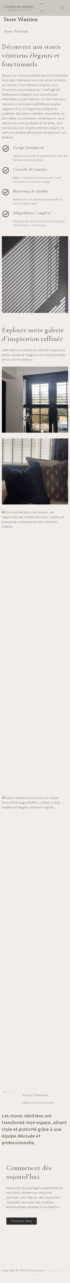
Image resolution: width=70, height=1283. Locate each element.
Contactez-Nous (21, 1221)
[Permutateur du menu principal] (62, 8)
